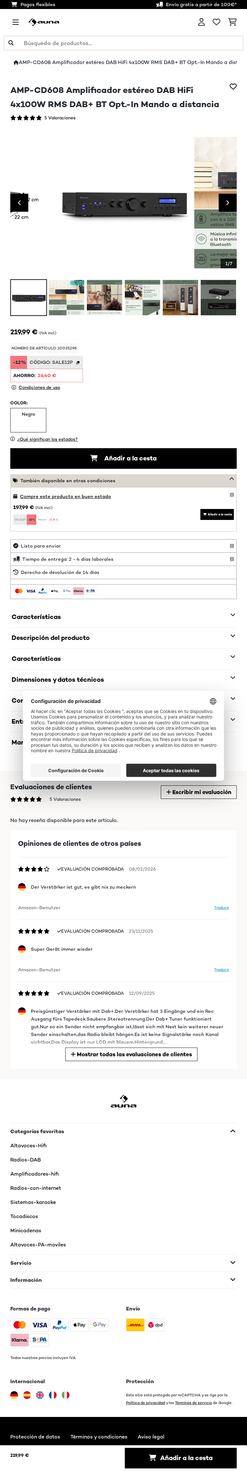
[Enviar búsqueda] (11, 43)
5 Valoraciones (60, 118)
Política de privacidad (145, 1402)
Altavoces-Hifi (28, 1145)
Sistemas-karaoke (33, 1202)
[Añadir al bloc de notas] (233, 86)
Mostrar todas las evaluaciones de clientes (134, 1054)
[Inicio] (16, 62)
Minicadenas (25, 1230)
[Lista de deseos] (216, 22)
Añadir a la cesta (130, 458)
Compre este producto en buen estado (65, 496)
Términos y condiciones (98, 1436)
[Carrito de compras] (232, 22)
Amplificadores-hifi (34, 1173)
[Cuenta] (201, 22)
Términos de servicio (193, 1402)
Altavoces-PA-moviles (38, 1244)
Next (228, 203)
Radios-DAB (25, 1159)
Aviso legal (151, 1436)
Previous (19, 203)
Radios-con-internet (35, 1188)
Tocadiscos (24, 1216)
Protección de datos (35, 1436)
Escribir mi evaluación (201, 792)
